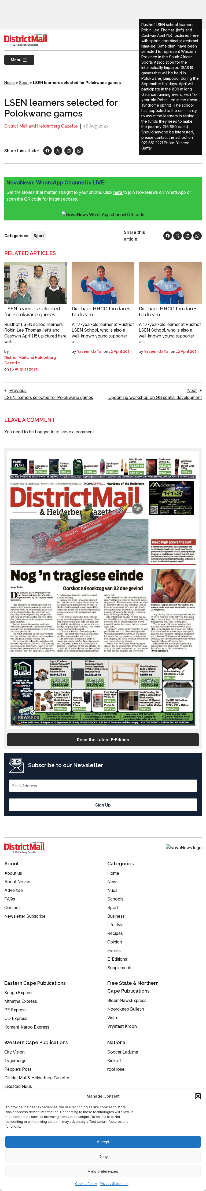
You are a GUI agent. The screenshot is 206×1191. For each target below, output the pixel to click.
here (118, 192)
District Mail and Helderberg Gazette (41, 126)
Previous (18, 390)
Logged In (44, 431)
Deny (103, 1156)
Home (9, 82)
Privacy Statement (114, 1184)
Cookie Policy (86, 1184)
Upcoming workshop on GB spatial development (155, 397)
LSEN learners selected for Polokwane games (32, 311)
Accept (103, 1141)
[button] (198, 1096)
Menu (12, 59)
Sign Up (103, 805)
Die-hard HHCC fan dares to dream (101, 311)
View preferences (103, 1171)
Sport (24, 82)
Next (192, 390)
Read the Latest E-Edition (103, 739)
